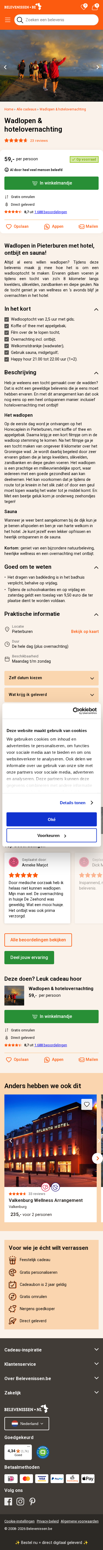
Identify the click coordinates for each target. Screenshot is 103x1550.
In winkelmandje (56, 1016)
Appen (57, 1059)
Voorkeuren (48, 835)
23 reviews (39, 140)
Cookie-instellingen (19, 1521)
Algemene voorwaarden (80, 1521)
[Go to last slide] (5, 67)
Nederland (29, 1423)
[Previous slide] (7, 1158)
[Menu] (28, 1448)
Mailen (92, 1059)
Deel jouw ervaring (29, 957)
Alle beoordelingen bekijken (38, 939)
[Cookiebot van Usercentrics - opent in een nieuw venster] (73, 711)
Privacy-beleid (48, 1521)
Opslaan (21, 1059)
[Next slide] (97, 67)
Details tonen (72, 802)
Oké (51, 819)
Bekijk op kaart (85, 631)
